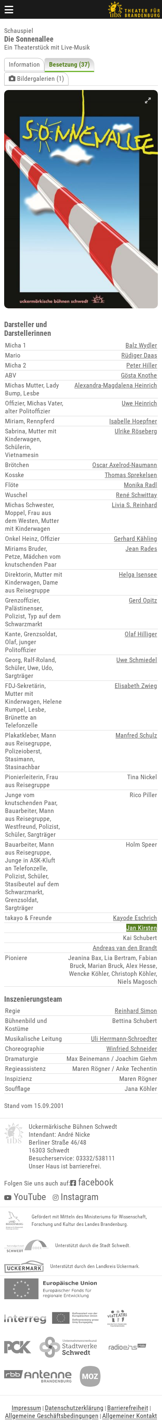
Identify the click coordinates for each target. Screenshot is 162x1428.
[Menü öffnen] (9, 9)
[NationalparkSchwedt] (26, 1246)
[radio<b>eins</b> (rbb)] (125, 1347)
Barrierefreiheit (127, 1408)
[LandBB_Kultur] (14, 1220)
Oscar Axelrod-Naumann (124, 465)
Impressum (26, 1408)
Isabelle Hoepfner (133, 421)
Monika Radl (140, 485)
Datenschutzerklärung (74, 1408)
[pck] (17, 1347)
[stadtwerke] (68, 1347)
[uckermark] (24, 1266)
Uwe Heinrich (139, 403)
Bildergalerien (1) (39, 79)
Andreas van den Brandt (125, 948)
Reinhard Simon (136, 1011)
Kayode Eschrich (135, 918)
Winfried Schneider (131, 1049)
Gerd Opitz (143, 600)
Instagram (78, 1197)
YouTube (29, 1197)
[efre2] (50, 1288)
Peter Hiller (141, 365)
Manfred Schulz (136, 735)
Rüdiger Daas (139, 355)
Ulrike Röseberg (136, 431)
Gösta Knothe (139, 375)
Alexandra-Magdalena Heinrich (115, 385)
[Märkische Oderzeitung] (90, 1376)
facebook (94, 1182)
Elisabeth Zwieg (136, 686)
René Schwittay (136, 495)
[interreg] (51, 1318)
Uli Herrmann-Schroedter (124, 1039)
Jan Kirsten (141, 928)
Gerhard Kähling (135, 539)
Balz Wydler (141, 345)
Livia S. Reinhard (134, 505)
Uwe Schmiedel (136, 660)
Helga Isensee (138, 574)
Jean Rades (141, 549)
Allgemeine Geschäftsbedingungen (51, 1416)
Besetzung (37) (69, 64)
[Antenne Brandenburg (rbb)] (37, 1376)
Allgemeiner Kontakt (129, 1416)
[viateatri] (117, 1318)
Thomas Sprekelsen (131, 475)
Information (24, 64)
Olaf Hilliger (141, 634)
